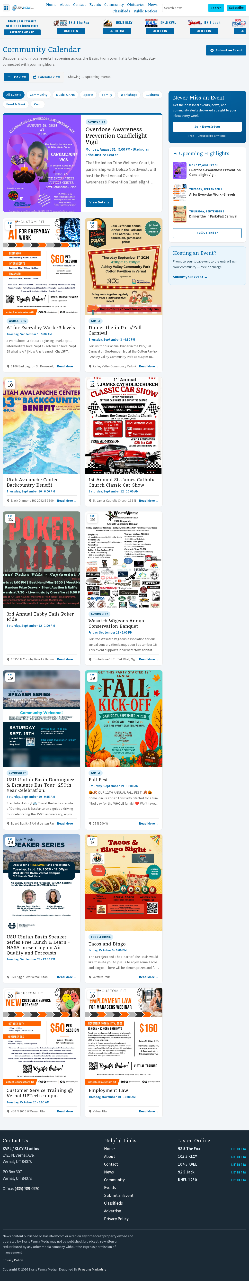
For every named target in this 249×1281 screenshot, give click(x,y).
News (109, 1172)
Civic (37, 104)
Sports (88, 94)
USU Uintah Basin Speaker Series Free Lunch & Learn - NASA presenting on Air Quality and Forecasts (38, 944)
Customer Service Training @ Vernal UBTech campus (40, 1093)
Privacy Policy (116, 1219)
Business (152, 94)
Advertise (112, 1211)
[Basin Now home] (23, 8)
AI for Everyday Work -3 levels (41, 327)
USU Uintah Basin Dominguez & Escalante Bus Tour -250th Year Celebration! (40, 785)
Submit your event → (190, 277)
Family (107, 94)
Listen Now (71, 30)
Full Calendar (207, 232)
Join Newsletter (207, 126)
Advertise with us (22, 32)
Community (38, 94)
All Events (13, 94)
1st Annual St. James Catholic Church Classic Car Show (122, 482)
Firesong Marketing (92, 1269)
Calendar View (49, 77)
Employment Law (108, 1090)
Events (110, 1188)
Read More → (67, 366)
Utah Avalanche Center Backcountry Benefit (32, 482)
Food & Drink (16, 104)
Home (109, 1149)
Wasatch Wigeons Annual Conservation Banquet (117, 623)
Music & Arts (65, 94)
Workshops (129, 94)
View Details (99, 202)
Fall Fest (98, 779)
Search (216, 8)
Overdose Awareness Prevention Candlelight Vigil (116, 135)
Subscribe (236, 8)
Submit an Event (228, 50)
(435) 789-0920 (27, 1189)
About (109, 1157)
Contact (111, 1164)
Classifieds (113, 1203)
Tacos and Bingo (107, 943)
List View (19, 77)
